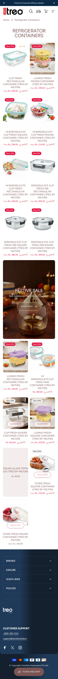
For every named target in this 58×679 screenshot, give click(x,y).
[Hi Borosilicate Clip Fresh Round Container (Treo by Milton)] (42, 112)
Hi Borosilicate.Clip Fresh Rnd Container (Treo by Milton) (42, 382)
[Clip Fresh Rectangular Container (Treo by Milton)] (15, 58)
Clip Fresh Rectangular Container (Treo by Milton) (15, 83)
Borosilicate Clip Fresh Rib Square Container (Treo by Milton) (15, 246)
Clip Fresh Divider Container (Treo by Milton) (15, 435)
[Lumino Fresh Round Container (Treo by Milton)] (42, 58)
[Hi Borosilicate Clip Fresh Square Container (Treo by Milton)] (15, 112)
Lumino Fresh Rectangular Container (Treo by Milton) (15, 381)
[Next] (54, 3)
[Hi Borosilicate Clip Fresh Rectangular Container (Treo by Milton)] (15, 166)
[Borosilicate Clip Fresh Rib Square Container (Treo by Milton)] (15, 222)
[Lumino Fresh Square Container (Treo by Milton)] (42, 413)
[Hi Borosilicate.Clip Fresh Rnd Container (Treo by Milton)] (42, 356)
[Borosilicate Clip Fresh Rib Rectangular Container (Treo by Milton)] (42, 166)
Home (6, 20)
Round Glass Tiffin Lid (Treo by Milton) (15, 470)
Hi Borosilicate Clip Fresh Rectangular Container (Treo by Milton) (15, 191)
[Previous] (4, 3)
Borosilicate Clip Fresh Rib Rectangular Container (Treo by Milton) (42, 191)
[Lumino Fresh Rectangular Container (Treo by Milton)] (15, 356)
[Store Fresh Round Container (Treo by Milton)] (15, 514)
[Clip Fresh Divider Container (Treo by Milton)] (15, 413)
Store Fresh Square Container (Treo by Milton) (42, 486)
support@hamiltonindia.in (15, 638)
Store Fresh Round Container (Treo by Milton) (15, 537)
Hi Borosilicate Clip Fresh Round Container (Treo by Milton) (42, 136)
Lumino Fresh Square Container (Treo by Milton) (42, 435)
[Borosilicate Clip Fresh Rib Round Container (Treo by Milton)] (42, 222)
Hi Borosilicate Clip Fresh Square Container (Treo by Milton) (15, 136)
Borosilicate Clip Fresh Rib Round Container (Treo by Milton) (42, 246)
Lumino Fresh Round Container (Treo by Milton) (42, 81)
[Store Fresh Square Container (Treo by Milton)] (42, 463)
